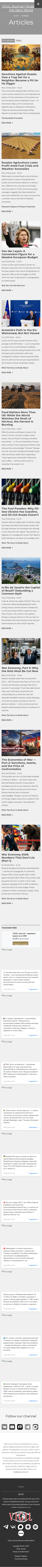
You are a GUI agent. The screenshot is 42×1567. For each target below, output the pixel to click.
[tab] (8, 40)
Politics (19, 40)
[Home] (20, 1517)
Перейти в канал (20, 944)
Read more (7, 123)
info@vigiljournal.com (20, 1472)
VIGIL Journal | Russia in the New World (21, 8)
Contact (21, 1487)
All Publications (8, 40)
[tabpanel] (21, 476)
